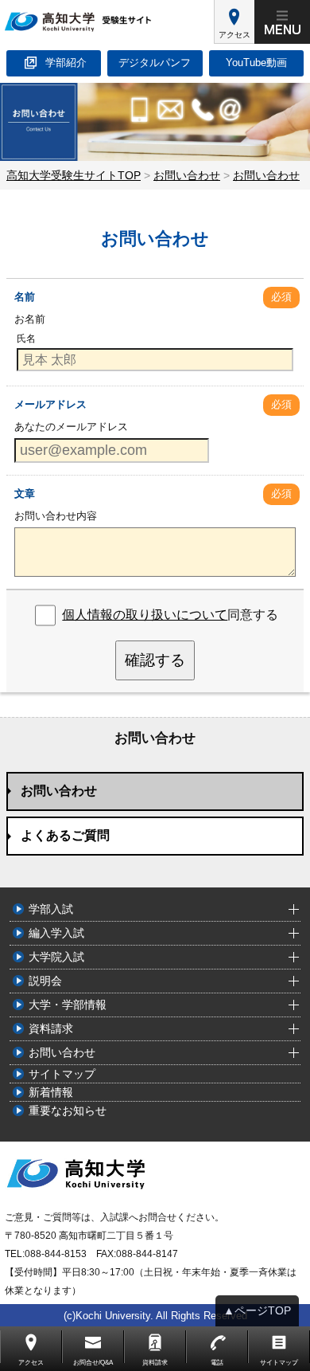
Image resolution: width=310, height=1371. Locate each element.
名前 (24, 297)
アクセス (234, 34)
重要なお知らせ (68, 1110)
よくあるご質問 (65, 835)
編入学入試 (56, 932)
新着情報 (51, 1092)
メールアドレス (50, 404)
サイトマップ (62, 1073)
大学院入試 (56, 956)
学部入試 (51, 909)
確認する (155, 660)
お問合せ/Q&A (93, 1362)
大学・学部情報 (68, 1004)
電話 (217, 1362)
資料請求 (51, 1028)
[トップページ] (107, 22)
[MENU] (282, 22)
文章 (24, 493)
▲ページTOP (257, 1310)
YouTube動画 (256, 63)
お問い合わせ (59, 790)
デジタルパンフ (154, 63)
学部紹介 (66, 63)
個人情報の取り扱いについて (144, 614)
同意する (170, 614)
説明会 (45, 980)
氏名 (26, 338)
